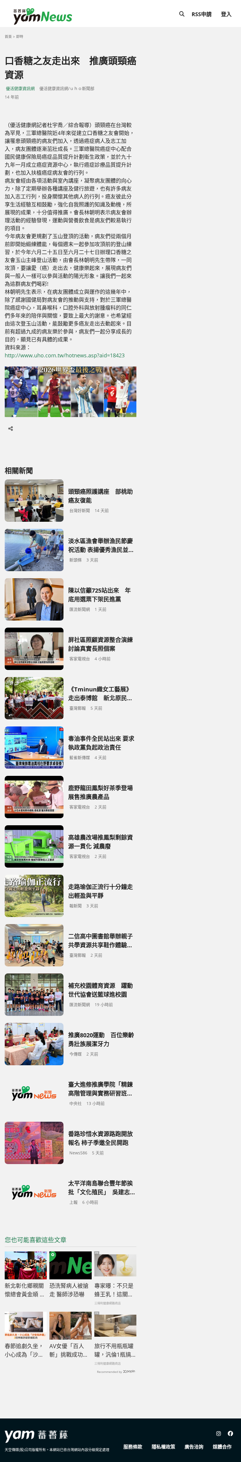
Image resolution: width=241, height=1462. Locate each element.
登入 (226, 14)
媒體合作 (222, 1446)
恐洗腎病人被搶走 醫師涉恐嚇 (68, 1290)
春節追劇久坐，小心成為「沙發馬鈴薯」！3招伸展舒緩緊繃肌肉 (24, 1350)
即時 (19, 36)
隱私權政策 (163, 1446)
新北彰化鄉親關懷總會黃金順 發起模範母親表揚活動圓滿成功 (25, 1290)
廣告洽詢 (194, 1446)
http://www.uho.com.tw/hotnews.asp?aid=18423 (65, 355)
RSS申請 (202, 14)
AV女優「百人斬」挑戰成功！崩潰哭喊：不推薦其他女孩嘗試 (68, 1350)
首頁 (8, 36)
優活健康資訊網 (20, 88)
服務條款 (132, 1446)
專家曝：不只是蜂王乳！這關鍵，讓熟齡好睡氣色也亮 (113, 1290)
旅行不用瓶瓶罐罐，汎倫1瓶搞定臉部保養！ (113, 1350)
